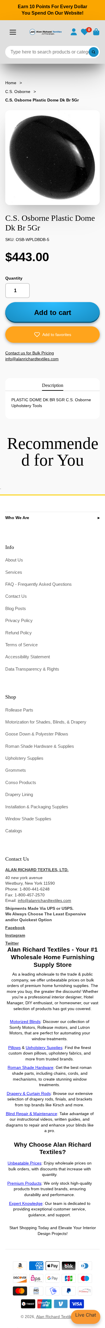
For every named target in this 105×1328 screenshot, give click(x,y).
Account (73, 31)
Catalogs (13, 830)
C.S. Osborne (17, 91)
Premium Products (24, 1183)
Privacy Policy (19, 620)
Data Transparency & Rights (32, 668)
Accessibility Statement (27, 656)
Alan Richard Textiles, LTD (60, 1316)
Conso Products (20, 782)
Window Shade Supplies (28, 818)
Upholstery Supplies (24, 758)
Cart (96, 31)
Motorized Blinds (25, 1021)
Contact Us (16, 596)
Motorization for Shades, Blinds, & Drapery (45, 721)
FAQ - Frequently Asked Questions (38, 584)
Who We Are (17, 517)
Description (52, 385)
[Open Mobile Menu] (12, 32)
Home (10, 82)
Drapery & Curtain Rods (29, 1093)
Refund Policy (18, 632)
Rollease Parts (19, 709)
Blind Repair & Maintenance (31, 1113)
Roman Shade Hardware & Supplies (39, 746)
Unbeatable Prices (24, 1163)
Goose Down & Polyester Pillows (36, 733)
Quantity (13, 278)
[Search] (94, 52)
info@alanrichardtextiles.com (44, 900)
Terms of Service (21, 644)
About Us (14, 559)
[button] (52, 334)
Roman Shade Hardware (30, 1067)
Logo (45, 32)
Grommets (15, 770)
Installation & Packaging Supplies (36, 806)
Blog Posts (15, 608)
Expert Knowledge (26, 1203)
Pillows (14, 1047)
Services (13, 572)
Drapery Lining (19, 794)
